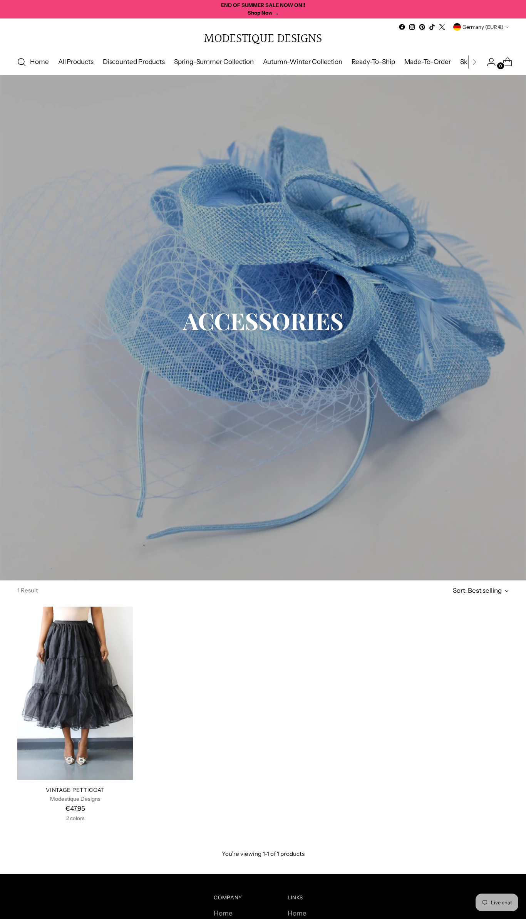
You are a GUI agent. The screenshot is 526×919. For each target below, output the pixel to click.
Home (223, 913)
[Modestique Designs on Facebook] (402, 26)
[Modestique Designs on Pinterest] (422, 26)
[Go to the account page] (488, 62)
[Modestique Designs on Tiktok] (432, 26)
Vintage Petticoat (75, 790)
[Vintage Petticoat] (75, 693)
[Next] (474, 62)
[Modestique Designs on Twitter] (442, 26)
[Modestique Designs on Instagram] (412, 26)
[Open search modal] (21, 62)
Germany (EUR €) (482, 27)
